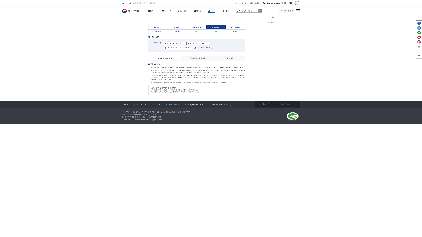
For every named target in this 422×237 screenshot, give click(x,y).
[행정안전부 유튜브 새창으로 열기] (419, 38)
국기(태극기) (177, 27)
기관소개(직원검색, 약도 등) (194, 104)
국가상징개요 (158, 27)
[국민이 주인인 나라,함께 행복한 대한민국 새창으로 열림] (274, 4)
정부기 (235, 31)
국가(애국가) (197, 27)
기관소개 (225, 10)
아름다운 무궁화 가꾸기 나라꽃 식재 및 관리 (180, 47)
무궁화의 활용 (228, 58)
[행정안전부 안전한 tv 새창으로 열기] (419, 48)
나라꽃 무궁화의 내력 (165, 58)
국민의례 (177, 31)
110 (144, 114)
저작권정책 (156, 104)
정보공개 (151, 10)
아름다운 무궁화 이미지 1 (174, 43)
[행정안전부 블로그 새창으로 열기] (419, 34)
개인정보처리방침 (172, 104)
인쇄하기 (272, 22)
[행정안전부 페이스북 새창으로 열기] (419, 24)
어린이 (244, 3)
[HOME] (273, 18)
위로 (419, 55)
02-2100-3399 (141, 117)
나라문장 (158, 31)
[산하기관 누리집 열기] (288, 104)
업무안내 (211, 10)
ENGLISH (236, 3)
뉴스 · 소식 (182, 10)
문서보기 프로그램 (140, 104)
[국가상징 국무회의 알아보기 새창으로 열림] (293, 4)
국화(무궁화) (216, 27)
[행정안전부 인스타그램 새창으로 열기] (419, 43)
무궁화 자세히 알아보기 (197, 58)
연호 (216, 31)
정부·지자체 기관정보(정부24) (220, 104)
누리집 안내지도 (254, 3)
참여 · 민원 (166, 10)
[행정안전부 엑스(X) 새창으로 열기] (419, 29)
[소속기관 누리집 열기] (266, 104)
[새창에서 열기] (292, 116)
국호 (196, 31)
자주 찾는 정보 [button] (288, 11)
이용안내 (125, 104)
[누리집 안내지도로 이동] (298, 11)
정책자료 (197, 10)
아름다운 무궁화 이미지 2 (198, 43)
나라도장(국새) (235, 27)
